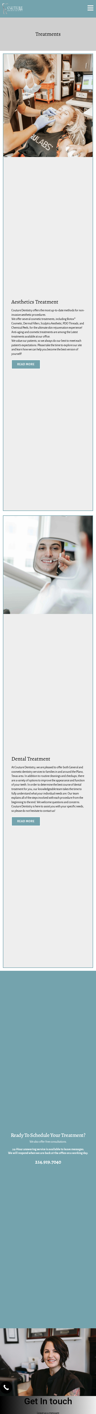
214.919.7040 (48, 1161)
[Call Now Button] (6, 1387)
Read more (26, 364)
